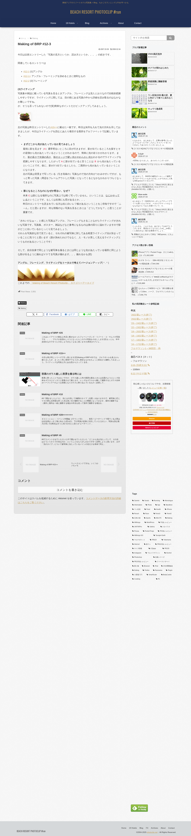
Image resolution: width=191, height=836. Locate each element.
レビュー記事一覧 (158, 388)
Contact (171, 828)
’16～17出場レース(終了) (144, 344)
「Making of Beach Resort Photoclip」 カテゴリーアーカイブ (62, 283)
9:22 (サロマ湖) (139, 373)
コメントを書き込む (70, 490)
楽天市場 (152, 423)
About (163, 828)
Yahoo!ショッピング (152, 427)
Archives (154, 828)
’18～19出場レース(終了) (144, 336)
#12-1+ (27, 76)
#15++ (54, 127)
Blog (141, 828)
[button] (104, 314)
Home (123, 828)
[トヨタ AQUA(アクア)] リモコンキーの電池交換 (155, 270)
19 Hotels (133, 828)
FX (147, 828)
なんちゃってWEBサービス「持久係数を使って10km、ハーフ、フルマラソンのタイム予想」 (152, 291)
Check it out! (160, 407)
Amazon (152, 418)
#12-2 (26, 81)
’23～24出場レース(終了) (144, 323)
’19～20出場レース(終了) (144, 331)
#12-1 (26, 71)
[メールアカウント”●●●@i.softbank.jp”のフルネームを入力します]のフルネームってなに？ (152, 280)
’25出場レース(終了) (141, 319)
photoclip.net (152, 832)
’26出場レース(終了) (141, 314)
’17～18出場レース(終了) (144, 340)
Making (23, 303)
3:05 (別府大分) (139, 365)
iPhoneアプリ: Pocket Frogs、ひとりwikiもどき (156, 253)
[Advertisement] (152, 465)
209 (155, 414)
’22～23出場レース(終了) (144, 327)
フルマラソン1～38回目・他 (145, 348)
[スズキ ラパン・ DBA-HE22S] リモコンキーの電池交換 (155, 262)
